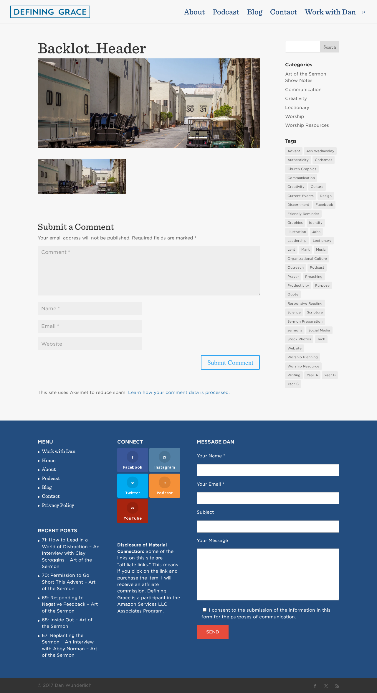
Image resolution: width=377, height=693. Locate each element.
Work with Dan (330, 13)
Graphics (295, 223)
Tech (321, 339)
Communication (303, 89)
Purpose (322, 285)
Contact (283, 13)
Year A (312, 375)
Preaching (314, 277)
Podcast (226, 13)
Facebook (324, 205)
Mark (305, 249)
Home (49, 460)
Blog (254, 13)
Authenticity (298, 160)
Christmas (323, 160)
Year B (329, 375)
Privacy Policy (58, 505)
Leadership (297, 241)
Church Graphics (301, 169)
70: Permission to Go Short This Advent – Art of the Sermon (68, 582)
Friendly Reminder (303, 214)
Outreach (295, 267)
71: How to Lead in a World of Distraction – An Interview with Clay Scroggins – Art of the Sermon (71, 553)
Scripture (315, 312)
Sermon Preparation (305, 321)
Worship (294, 116)
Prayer (293, 277)
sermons (294, 330)
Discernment (298, 205)
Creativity (296, 98)
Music (321, 249)
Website (294, 348)
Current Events (300, 196)
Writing (293, 375)
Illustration (296, 232)
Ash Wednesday (320, 151)
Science (294, 312)
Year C (293, 384)
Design (326, 196)
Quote (292, 294)
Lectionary (297, 107)
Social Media (319, 330)
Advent (293, 151)
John (316, 232)
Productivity (298, 285)
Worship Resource (303, 366)
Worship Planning (302, 357)
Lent (291, 249)
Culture (317, 187)
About (194, 13)
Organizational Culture (307, 259)
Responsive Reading (305, 303)
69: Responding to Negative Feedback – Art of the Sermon (70, 604)
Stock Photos (299, 339)
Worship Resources (307, 125)
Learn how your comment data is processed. (179, 392)
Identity (316, 223)
